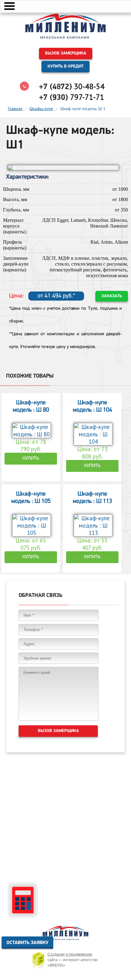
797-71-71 (71, 97)
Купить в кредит (65, 66)
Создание (56, 954)
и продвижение (79, 954)
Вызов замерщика (65, 53)
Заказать (111, 296)
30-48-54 (71, 86)
